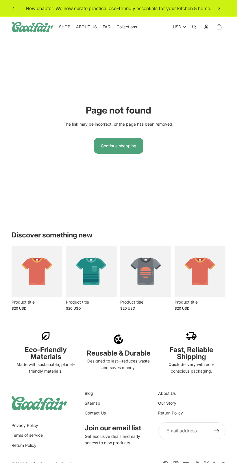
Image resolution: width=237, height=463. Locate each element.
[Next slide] (219, 8)
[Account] (206, 27)
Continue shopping (118, 145)
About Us (167, 393)
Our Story (167, 403)
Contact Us (95, 412)
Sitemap (92, 403)
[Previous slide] (13, 8)
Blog (89, 393)
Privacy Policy (25, 425)
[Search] (194, 27)
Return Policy (170, 412)
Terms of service (27, 435)
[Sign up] (217, 431)
